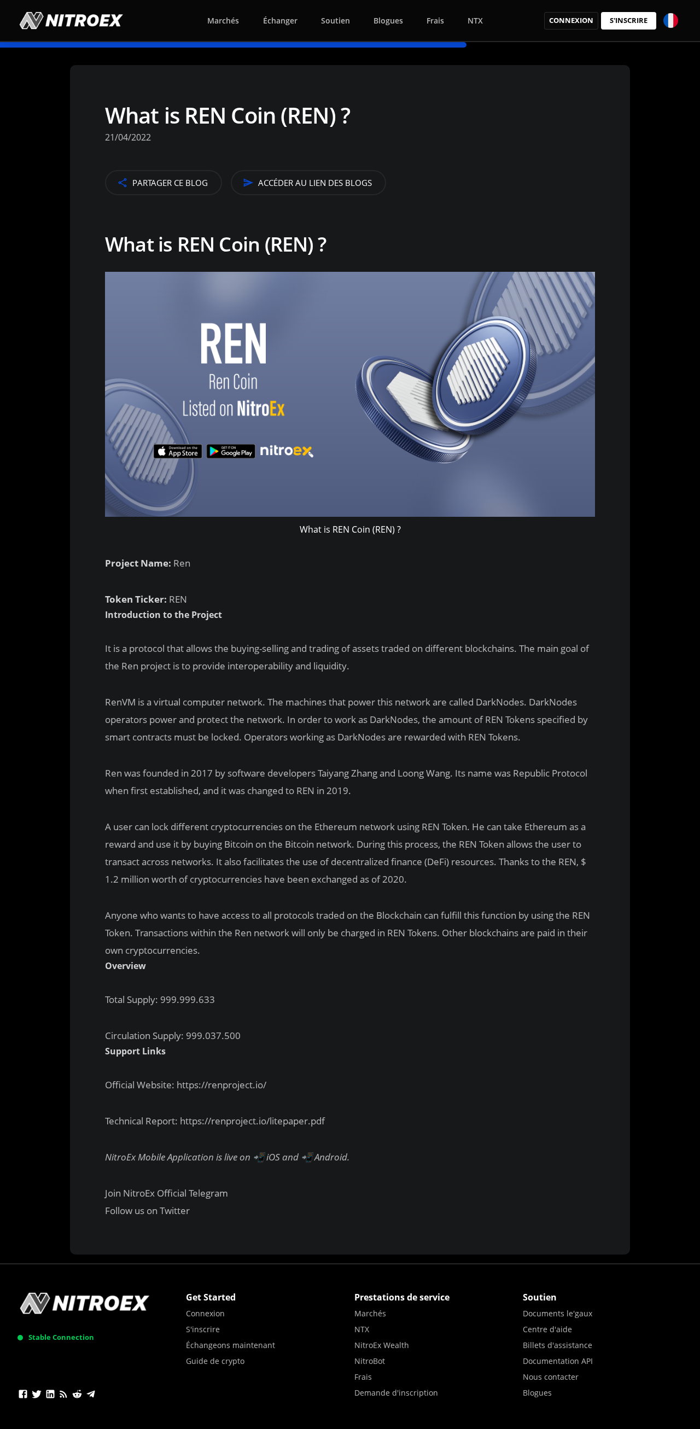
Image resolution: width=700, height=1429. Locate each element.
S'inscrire (629, 20)
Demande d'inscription (396, 1392)
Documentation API (558, 1361)
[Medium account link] (63, 1396)
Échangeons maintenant (230, 1345)
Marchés (223, 20)
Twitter (175, 1210)
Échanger (280, 20)
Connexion (571, 20)
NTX (475, 20)
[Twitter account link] (36, 1396)
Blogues (388, 20)
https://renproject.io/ (220, 1084)
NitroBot (369, 1361)
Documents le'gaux (557, 1313)
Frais (435, 20)
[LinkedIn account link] (50, 1396)
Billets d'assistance (557, 1345)
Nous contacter (551, 1377)
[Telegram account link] (90, 1396)
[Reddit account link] (77, 1396)
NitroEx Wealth (381, 1345)
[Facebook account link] (23, 1396)
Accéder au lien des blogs (315, 182)
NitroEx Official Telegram (175, 1193)
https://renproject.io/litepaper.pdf (251, 1121)
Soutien (335, 20)
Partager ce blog (170, 182)
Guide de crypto (215, 1361)
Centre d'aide (547, 1329)
